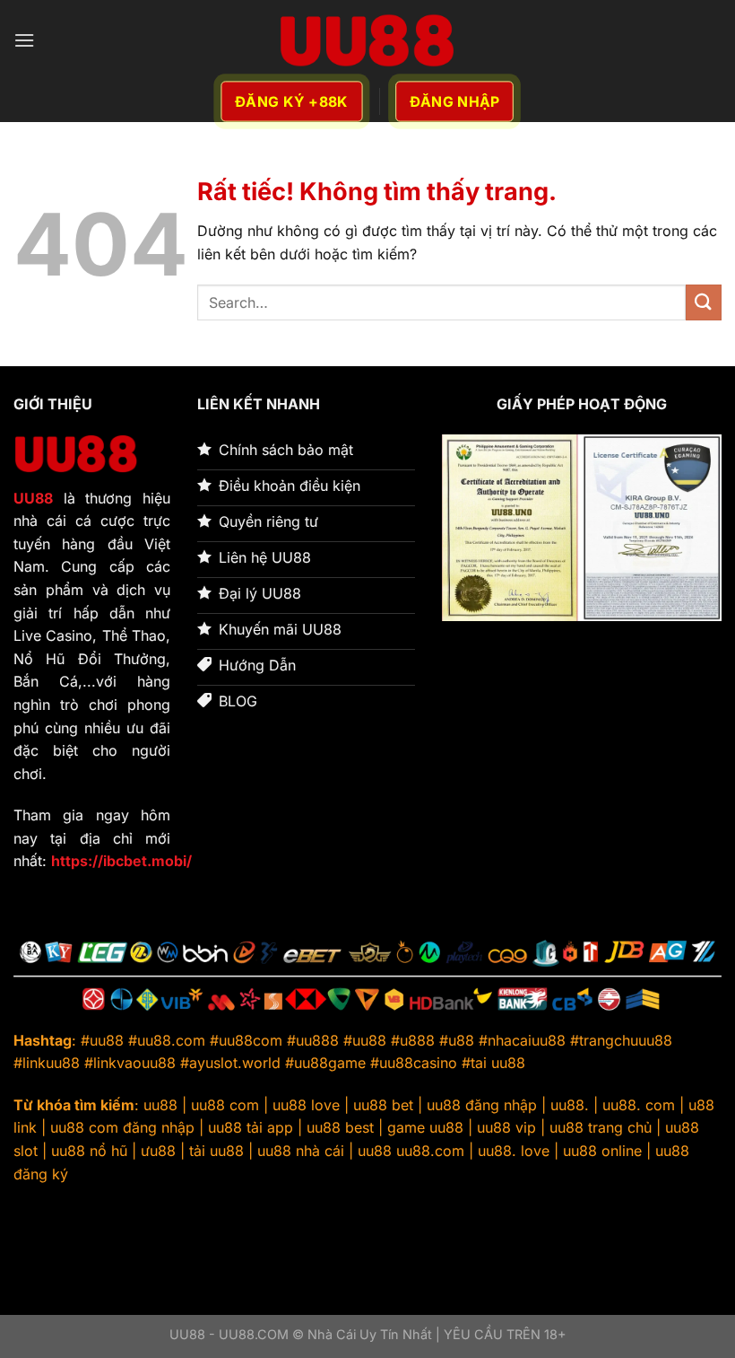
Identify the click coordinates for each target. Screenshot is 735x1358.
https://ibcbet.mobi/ (121, 861)
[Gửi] (704, 302)
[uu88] (367, 40)
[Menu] (24, 40)
